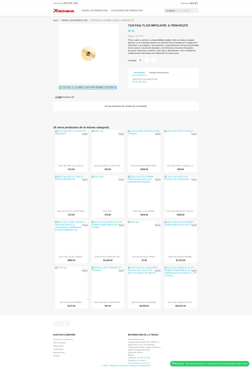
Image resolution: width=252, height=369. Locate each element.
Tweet (147, 60)
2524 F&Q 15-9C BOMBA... (144, 211)
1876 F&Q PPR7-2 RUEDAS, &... (180, 166)
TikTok (67, 323)
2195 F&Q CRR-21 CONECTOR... (108, 166)
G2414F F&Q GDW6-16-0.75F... (107, 257)
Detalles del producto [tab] (159, 72)
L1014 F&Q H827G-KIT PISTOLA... (180, 211)
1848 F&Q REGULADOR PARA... (108, 302)
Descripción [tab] (139, 72)
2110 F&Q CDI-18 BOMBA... (71, 302)
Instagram (61, 323)
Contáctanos (58, 349)
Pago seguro (58, 346)
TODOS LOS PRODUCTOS (94, 10)
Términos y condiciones (63, 339)
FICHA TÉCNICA (139, 82)
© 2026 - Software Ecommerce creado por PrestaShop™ (126, 365)
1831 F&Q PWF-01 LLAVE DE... (71, 166)
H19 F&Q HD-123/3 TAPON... (144, 257)
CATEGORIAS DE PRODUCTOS (127, 10)
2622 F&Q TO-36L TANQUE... (71, 257)
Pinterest (153, 60)
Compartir (140, 60)
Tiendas (56, 356)
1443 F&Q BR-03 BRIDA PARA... (144, 166)
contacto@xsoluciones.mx (139, 363)
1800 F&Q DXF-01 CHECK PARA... (71, 211)
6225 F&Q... (108, 211)
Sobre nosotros (59, 343)
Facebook (56, 323)
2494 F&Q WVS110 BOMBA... (180, 257)
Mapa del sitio (59, 352)
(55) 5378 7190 (70, 3)
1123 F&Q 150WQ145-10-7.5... (181, 302)
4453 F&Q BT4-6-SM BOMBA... (144, 302)
